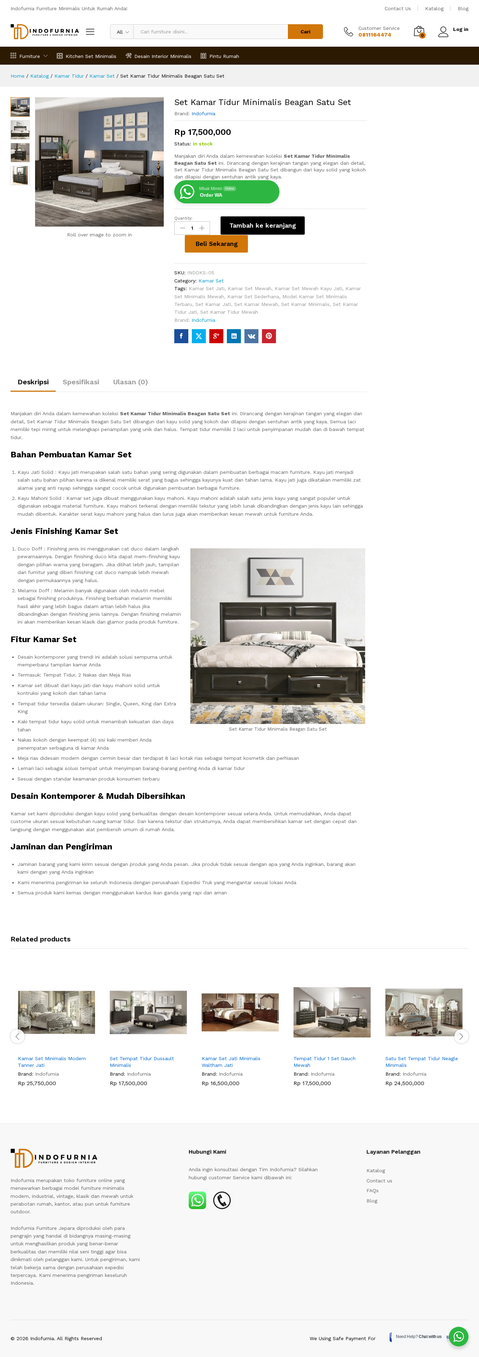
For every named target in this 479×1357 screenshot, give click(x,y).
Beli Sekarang (216, 243)
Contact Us (398, 8)
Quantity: (183, 218)
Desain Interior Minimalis (162, 56)
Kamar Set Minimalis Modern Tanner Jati (52, 1062)
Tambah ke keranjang (262, 225)
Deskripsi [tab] (33, 381)
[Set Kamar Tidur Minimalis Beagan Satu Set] (181, 336)
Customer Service (379, 28)
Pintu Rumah (224, 56)
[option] (56, 1035)
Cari (305, 31)
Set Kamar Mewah (256, 304)
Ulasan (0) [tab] (130, 381)
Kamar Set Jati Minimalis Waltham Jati (231, 1062)
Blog (463, 8)
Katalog (434, 8)
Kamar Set (211, 280)
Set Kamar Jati (213, 304)
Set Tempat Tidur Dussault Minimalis (142, 1062)
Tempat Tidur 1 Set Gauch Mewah (325, 1062)
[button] (48, 1047)
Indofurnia (203, 113)
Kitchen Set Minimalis (91, 56)
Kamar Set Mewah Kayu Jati (308, 288)
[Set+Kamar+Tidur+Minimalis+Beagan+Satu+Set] (199, 336)
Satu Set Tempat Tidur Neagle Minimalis (421, 1062)
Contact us (379, 1180)
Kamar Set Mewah (249, 288)
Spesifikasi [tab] (81, 381)
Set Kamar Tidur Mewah (229, 312)
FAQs (372, 1190)
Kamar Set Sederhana (253, 296)
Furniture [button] (29, 56)
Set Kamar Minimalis (305, 304)
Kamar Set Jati (206, 288)
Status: (182, 143)
